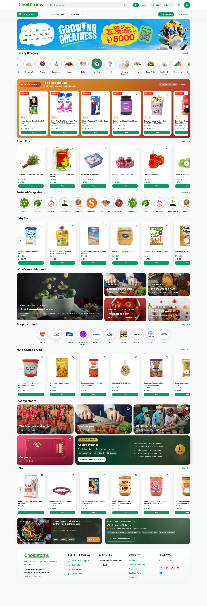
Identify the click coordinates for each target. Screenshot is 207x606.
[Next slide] (186, 34)
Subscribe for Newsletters (110, 560)
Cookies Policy (135, 573)
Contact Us (134, 577)
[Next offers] (186, 110)
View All (184, 350)
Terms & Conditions (138, 564)
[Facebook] (161, 567)
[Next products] (186, 163)
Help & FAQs (77, 574)
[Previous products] (20, 163)
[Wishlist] (179, 5)
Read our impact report (119, 539)
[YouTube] (178, 567)
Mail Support (77, 569)
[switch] (139, 5)
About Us (133, 560)
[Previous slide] (20, 34)
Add (33, 132)
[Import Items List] (125, 5)
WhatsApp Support (80, 560)
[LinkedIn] (161, 573)
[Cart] (187, 5)
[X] (172, 567)
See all (182, 84)
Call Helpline (77, 565)
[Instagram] (166, 567)
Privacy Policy (135, 569)
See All (184, 53)
